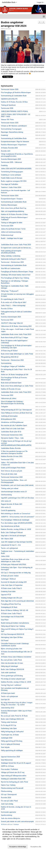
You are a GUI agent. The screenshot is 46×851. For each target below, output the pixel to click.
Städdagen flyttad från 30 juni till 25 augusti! (16, 763)
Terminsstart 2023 (7, 320)
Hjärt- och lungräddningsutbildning (12, 211)
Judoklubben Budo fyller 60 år (11, 432)
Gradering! (4, 135)
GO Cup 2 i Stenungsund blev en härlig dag (16, 573)
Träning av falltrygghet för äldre (11, 222)
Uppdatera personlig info (9, 99)
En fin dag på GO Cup (8, 725)
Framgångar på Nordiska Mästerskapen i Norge (17, 271)
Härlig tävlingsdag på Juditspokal (12, 731)
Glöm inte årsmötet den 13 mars (12, 663)
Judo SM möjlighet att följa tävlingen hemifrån (16, 542)
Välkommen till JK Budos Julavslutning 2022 (16, 326)
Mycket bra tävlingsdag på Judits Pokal (14, 782)
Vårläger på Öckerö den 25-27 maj (12, 772)
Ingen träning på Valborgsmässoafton (13, 775)
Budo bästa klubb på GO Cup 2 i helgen (14, 337)
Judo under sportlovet (8, 672)
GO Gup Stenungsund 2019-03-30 (12, 634)
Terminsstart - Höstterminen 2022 (12, 360)
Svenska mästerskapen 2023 (11, 317)
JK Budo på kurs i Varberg (10, 824)
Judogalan (4, 406)
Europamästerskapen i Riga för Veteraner (15, 141)
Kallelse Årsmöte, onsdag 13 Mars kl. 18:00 (16, 682)
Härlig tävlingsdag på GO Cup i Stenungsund (16, 410)
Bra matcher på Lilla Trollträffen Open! (14, 425)
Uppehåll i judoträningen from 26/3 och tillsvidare (17, 498)
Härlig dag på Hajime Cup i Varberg (13, 626)
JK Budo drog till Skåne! (9, 351)
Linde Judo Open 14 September (12, 585)
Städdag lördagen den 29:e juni (11, 598)
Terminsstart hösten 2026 (9, 89)
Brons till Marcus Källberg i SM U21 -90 (14, 610)
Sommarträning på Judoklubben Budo (14, 96)
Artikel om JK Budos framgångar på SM (14, 374)
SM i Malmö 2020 (7, 539)
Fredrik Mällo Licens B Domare (11, 178)
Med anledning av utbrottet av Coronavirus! (15, 513)
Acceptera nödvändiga (17, 847)
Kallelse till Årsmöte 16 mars (11, 389)
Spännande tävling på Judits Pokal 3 (13, 259)
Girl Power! (4, 640)
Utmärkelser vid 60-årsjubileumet (12, 422)
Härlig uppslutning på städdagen (12, 750)
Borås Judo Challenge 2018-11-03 (12, 719)
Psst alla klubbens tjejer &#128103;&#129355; (16, 523)
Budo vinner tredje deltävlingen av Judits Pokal (17, 354)
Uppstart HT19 (6, 595)
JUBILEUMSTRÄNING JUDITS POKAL (14, 111)
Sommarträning (6, 363)
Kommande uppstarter (8, 812)
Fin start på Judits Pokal (9, 801)
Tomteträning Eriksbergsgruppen (12, 172)
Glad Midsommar (7, 760)
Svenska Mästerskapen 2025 (11, 159)
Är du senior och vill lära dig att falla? (13, 302)
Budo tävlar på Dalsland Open (11, 383)
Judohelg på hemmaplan (9, 416)
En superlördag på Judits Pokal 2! (12, 299)
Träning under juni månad (9, 488)
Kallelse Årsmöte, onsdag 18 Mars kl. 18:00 (16, 529)
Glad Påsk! (5, 620)
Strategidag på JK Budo (9, 607)
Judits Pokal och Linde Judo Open (12, 428)
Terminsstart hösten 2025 (9, 123)
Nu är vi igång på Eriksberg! (10, 744)
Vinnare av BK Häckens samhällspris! (14, 126)
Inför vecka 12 (6, 507)
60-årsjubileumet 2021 (8, 419)
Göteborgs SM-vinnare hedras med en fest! (15, 275)
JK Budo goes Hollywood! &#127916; (13, 564)
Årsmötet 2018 (6, 797)
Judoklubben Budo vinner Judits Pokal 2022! (16, 334)
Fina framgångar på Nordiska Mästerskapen (16, 92)
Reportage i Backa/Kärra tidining (12, 132)
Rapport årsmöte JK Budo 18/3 (11, 504)
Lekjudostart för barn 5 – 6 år (11, 545)
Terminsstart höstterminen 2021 (12, 435)
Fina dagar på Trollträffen (9, 184)
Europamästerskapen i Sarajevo (12, 199)
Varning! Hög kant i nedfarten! (11, 685)
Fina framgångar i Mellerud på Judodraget (15, 520)
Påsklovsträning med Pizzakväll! (12, 788)
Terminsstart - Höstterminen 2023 (12, 262)
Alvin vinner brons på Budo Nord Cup (13, 208)
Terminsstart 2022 (7, 395)
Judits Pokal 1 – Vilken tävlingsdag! (13, 305)
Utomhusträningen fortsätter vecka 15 (14, 491)
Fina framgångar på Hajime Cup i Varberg (15, 278)
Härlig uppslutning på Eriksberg (11, 741)
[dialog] (23, 838)
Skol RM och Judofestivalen (10, 268)
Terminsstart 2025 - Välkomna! (11, 162)
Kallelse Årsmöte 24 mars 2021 (11, 456)
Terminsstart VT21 (7, 459)
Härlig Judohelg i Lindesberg (10, 256)
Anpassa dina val (8, 842)
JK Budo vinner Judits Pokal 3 (11, 588)
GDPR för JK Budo (7, 766)
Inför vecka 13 (6, 501)
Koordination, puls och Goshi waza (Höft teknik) (17, 485)
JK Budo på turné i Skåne (10, 576)
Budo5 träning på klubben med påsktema (15, 623)
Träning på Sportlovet (8, 105)
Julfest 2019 (5, 556)
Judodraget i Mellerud (8, 579)
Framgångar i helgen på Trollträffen (13, 366)
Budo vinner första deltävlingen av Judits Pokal (17, 386)
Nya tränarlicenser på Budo (10, 526)
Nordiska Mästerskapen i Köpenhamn (14, 145)
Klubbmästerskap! (7, 235)
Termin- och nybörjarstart (9, 548)
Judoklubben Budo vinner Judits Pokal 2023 (16, 244)
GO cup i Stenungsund (9, 794)
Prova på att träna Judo (9, 474)
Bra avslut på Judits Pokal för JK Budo (14, 716)
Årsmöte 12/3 (5, 151)
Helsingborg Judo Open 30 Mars (12, 637)
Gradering (4, 165)
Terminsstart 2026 (7, 108)
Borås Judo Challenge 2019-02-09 (12, 669)
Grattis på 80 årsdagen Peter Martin (13, 468)
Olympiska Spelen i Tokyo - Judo (12, 438)
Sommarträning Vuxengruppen (11, 129)
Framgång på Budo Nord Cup (11, 604)
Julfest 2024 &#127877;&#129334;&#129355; (16, 168)
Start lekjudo (5, 747)
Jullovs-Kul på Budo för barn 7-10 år (13, 229)
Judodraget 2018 (6, 738)
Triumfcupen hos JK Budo (10, 735)
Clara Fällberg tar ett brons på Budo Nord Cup (16, 413)
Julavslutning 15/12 (7, 708)
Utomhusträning (6, 495)
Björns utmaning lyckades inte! (11, 649)
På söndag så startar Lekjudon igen (13, 679)
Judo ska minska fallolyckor (10, 818)
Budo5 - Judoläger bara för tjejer (12, 238)
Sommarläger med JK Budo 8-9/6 (12, 617)
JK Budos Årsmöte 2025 (9, 148)
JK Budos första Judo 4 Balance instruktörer (16, 657)
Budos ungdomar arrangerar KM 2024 (13, 181)
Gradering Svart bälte (8, 591)
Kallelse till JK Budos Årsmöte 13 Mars (14, 214)
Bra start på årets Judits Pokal (11, 660)
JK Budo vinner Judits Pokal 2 (11, 613)
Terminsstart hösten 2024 (9, 195)
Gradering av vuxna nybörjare (11, 175)
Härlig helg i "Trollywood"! (9, 291)
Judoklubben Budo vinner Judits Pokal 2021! (16, 392)
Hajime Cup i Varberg (8, 785)
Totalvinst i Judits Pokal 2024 (11, 187)
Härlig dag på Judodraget (9, 666)
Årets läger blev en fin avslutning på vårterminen (17, 601)
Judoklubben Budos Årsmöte (11, 448)
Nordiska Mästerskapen (9, 205)
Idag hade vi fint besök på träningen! (13, 535)
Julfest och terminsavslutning (11, 232)
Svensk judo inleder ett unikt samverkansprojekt (17, 821)
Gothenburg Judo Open (9, 728)
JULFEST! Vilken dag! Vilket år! (12, 323)
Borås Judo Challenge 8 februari (12, 532)
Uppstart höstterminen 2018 (10, 757)
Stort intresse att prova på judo (11, 471)
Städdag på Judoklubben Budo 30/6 (13, 779)
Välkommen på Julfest (8, 398)
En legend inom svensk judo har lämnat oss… (16, 248)
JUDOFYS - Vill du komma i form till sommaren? (17, 517)
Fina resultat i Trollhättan (9, 769)
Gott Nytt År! (5, 699)
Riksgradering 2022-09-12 (9, 357)
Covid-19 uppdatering (8, 510)
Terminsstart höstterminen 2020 (12, 477)
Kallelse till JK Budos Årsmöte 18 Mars (14, 102)
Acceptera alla (35, 847)
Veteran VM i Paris (7, 119)
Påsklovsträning (6, 791)
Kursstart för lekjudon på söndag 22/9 (14, 582)
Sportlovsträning (6, 815)
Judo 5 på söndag (7, 804)
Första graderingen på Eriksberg (12, 676)
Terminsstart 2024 (7, 226)
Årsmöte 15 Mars (7, 309)
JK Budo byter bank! (8, 693)
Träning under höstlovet (9, 722)
